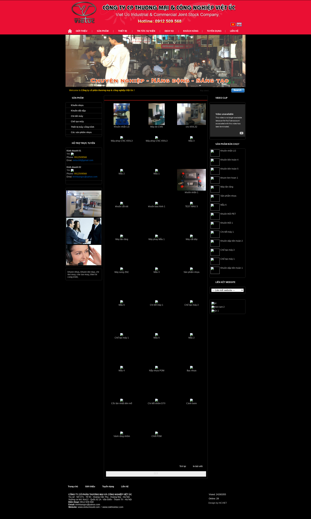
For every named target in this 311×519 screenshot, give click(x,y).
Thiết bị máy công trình (82, 127)
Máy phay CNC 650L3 (122, 141)
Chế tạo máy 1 (122, 338)
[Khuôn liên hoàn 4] (215, 165)
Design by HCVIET (217, 503)
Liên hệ (234, 31)
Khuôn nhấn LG (121, 127)
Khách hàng (190, 31)
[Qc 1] (215, 310)
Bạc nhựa (191, 370)
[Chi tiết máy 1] (215, 237)
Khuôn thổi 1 (226, 223)
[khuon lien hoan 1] (215, 183)
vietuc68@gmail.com (83, 160)
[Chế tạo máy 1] (215, 264)
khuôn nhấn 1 (191, 192)
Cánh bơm (191, 403)
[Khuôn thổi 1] (215, 228)
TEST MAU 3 (191, 206)
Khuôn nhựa (77, 105)
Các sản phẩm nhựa (81, 132)
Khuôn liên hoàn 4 (229, 160)
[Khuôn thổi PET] (215, 219)
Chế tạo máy (77, 121)
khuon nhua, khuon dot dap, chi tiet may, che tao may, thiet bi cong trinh (83, 274)
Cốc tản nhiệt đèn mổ (121, 403)
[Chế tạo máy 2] (215, 255)
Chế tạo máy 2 (191, 305)
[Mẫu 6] (215, 210)
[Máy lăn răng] (215, 192)
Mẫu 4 (122, 370)
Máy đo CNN (156, 127)
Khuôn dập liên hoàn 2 (231, 241)
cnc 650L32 (191, 127)
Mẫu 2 (122, 173)
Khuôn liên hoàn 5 (229, 169)
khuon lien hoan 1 (229, 178)
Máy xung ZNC (121, 272)
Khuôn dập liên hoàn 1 (231, 268)
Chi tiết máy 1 (156, 305)
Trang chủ (73, 486)
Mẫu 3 (191, 141)
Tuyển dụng (214, 31)
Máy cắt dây (191, 239)
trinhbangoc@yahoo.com (85, 176)
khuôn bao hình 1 (156, 206)
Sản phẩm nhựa (191, 272)
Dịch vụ (169, 31)
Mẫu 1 (157, 173)
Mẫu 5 (157, 338)
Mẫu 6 (122, 305)
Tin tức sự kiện (146, 31)
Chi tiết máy (77, 116)
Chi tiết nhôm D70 (156, 403)
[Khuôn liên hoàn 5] (215, 174)
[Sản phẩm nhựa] (215, 201)
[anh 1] (83, 216)
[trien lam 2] (218, 307)
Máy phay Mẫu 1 (156, 239)
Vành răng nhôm (122, 436)
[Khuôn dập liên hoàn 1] (215, 273)
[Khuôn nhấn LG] (215, 156)
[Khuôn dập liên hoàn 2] (215, 246)
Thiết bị (122, 31)
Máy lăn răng (121, 239)
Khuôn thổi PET (228, 214)
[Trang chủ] (70, 33)
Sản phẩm (103, 31)
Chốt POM (157, 436)
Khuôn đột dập (78, 110)
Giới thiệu (81, 31)
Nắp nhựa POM (156, 370)
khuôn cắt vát (121, 206)
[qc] (83, 243)
